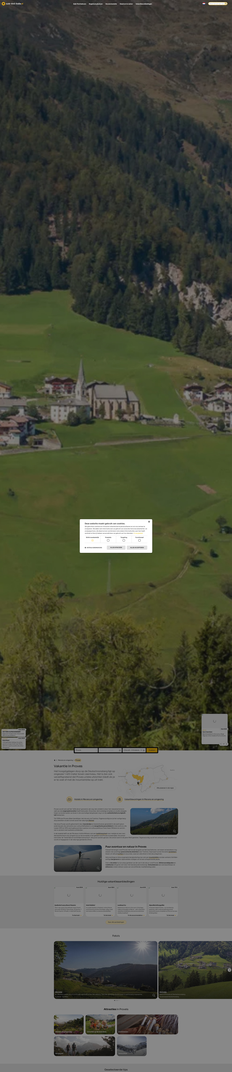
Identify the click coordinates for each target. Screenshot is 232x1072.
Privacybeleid (138, 533)
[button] (93, 548)
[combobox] (149, 522)
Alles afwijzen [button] (116, 547)
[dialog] (116, 536)
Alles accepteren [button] (137, 547)
